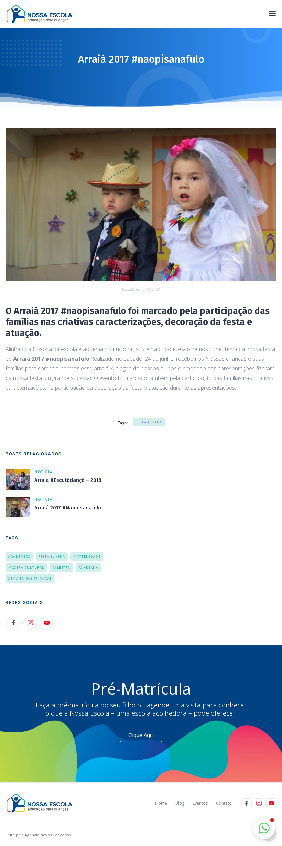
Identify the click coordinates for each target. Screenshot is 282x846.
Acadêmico (19, 556)
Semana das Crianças (30, 578)
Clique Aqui (141, 734)
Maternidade (87, 556)
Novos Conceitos (55, 834)
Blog (179, 803)
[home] (41, 14)
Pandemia (88, 567)
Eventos (200, 803)
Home (161, 803)
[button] (272, 13)
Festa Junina (148, 422)
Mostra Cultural (26, 567)
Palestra (61, 567)
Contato (224, 803)
